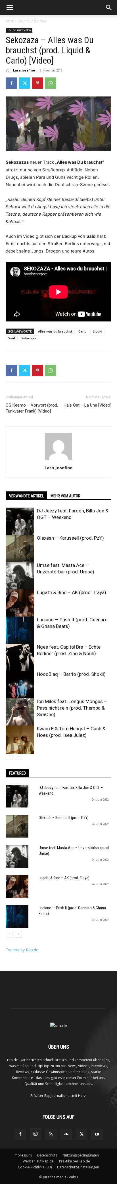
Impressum (23, 1155)
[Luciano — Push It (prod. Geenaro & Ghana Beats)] (20, 631)
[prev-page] (9, 756)
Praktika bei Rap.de (74, 1161)
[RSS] (51, 1134)
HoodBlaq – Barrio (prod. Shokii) (71, 674)
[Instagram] (35, 1134)
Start (9, 21)
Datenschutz (47, 1155)
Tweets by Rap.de (22, 949)
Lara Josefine (24, 70)
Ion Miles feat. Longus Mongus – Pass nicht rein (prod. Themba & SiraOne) (72, 708)
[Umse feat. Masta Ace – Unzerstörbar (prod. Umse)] (20, 576)
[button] (10, 7)
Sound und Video (32, 21)
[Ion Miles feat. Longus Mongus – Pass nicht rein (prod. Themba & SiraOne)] (20, 712)
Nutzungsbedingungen (80, 1155)
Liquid (97, 331)
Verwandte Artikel (26, 496)
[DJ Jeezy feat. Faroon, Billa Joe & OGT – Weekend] (20, 522)
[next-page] (18, 756)
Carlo (82, 331)
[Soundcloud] (66, 1134)
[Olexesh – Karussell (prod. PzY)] (20, 549)
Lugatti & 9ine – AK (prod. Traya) (71, 592)
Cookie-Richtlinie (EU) (35, 1167)
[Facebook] (11, 83)
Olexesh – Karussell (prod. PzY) (70, 538)
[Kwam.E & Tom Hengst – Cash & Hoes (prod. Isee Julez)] (20, 739)
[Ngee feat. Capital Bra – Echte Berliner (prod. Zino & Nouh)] (20, 658)
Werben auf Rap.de (38, 1161)
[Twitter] (24, 83)
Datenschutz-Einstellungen (78, 1167)
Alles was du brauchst (55, 331)
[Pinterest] (37, 83)
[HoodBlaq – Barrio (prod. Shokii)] (20, 685)
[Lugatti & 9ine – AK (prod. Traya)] (20, 603)
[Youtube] (97, 1134)
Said (11, 338)
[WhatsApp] (50, 83)
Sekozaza (28, 338)
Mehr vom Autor (65, 496)
